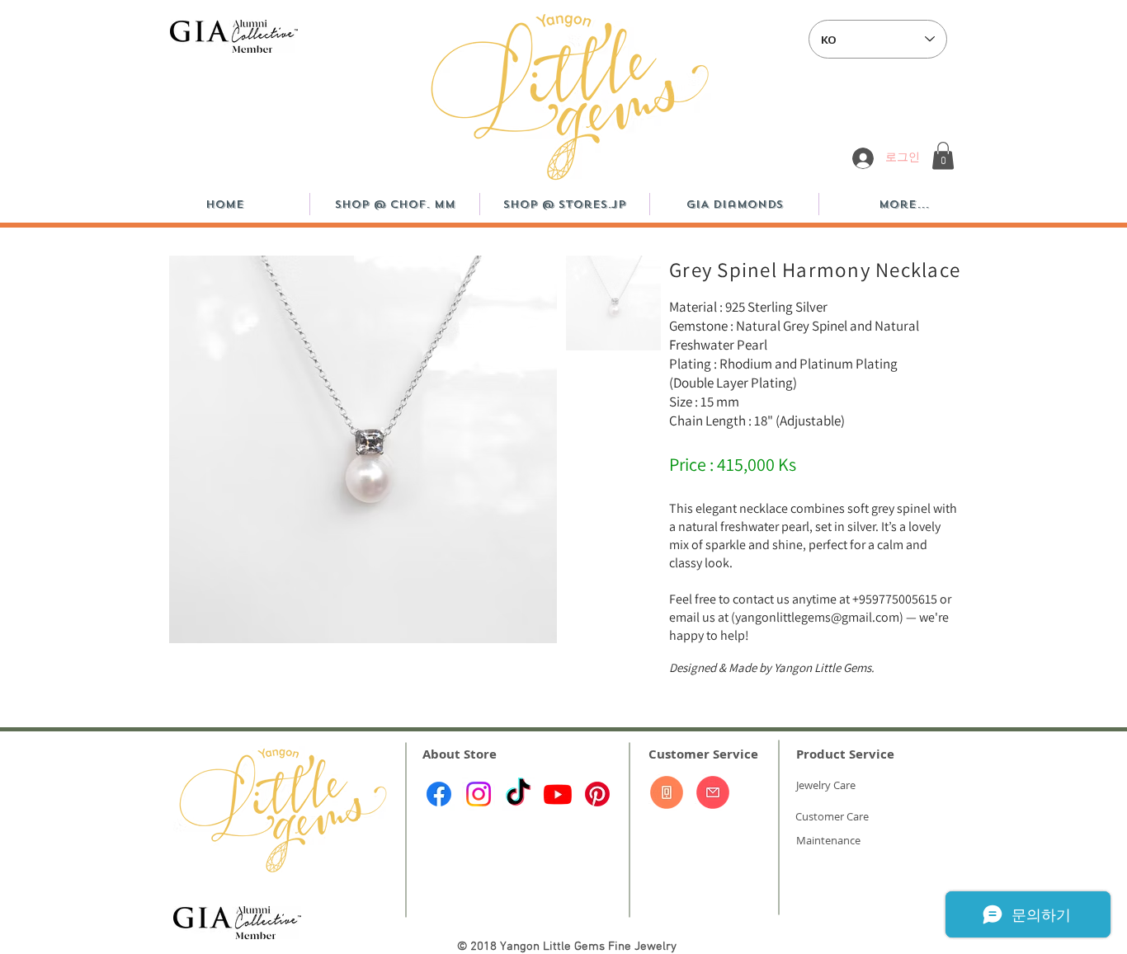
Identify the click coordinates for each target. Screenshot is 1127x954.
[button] (943, 155)
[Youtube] (557, 794)
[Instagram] (478, 794)
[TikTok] (518, 794)
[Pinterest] (597, 794)
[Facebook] (438, 794)
